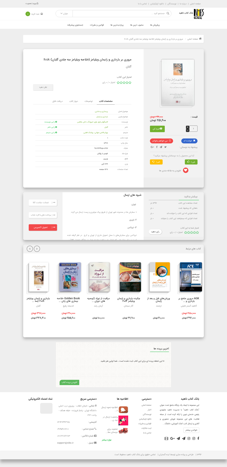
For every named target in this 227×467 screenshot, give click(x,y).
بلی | (192, 162)
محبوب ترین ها (136, 25)
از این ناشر (51, 127)
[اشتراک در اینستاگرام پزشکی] (188, 439)
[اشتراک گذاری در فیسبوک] (157, 147)
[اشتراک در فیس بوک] (198, 439)
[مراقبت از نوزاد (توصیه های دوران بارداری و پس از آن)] (98, 278)
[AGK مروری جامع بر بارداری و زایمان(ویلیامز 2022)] (190, 278)
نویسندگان (171, 4)
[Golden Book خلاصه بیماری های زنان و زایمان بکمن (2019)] (69, 278)
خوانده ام (188, 141)
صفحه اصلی (195, 4)
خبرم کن (156, 129)
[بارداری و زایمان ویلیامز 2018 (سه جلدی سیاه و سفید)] (37, 278)
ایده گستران (164, 455)
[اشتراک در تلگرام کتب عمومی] (183, 439)
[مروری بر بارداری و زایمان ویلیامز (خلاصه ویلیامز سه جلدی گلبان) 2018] (176, 84)
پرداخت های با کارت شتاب (41, 215)
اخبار (149, 410)
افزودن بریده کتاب (69, 382)
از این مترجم (50, 132)
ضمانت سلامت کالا (41, 203)
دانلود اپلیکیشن (157, 4)
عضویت (28, 3)
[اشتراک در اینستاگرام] (193, 439)
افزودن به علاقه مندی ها (170, 171)
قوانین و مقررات (97, 25)
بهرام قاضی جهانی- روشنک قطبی (95, 132)
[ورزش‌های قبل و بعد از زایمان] (158, 278)
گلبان (106, 127)
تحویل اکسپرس (41, 227)
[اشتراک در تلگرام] (161, 147)
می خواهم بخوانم (160, 141)
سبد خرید (33, 14)
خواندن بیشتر (191, 430)
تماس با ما (142, 4)
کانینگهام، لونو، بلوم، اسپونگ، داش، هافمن (92, 122)
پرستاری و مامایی (101, 111)
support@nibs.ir (65, 443)
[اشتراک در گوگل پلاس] (172, 439)
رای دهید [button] (155, 232)
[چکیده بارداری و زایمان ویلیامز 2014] (129, 278)
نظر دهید (43, 87)
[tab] (106, 101)
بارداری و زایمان (102, 116)
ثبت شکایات (146, 428)
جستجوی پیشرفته (75, 25)
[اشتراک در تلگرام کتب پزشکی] (178, 439)
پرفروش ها (155, 25)
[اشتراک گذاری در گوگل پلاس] (152, 147)
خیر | (157, 162)
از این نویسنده (49, 122)
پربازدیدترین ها (117, 25)
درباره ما (183, 4)
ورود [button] (34, 3)
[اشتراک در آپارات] (166, 439)
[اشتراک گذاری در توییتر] (165, 147)
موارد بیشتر (106, 440)
